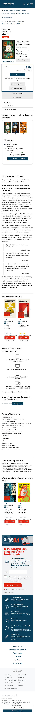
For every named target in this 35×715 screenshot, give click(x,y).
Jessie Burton (25, 41)
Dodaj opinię (18, 404)
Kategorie (5, 10)
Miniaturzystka (12, 144)
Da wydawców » (15, 611)
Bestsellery (25, 13)
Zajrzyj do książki (7, 61)
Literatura (4, 443)
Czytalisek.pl (10, 685)
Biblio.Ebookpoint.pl (12, 688)
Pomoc (24, 392)
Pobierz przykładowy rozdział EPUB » (12, 432)
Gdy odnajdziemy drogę (15, 148)
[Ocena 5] (24, 48)
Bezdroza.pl (22, 680)
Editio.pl (21, 677)
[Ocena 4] (22, 48)
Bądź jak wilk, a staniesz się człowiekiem (22, 510)
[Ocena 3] (20, 48)
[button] (30, 310)
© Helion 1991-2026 (7, 698)
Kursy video (5, 13)
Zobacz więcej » (9, 592)
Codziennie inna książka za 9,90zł (11, 24)
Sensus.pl (9, 677)
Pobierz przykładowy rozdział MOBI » (12, 433)
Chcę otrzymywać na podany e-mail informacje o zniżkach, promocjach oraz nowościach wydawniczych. (19, 579)
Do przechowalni (17, 97)
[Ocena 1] (17, 48)
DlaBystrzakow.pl (11, 680)
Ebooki (11, 10)
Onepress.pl (22, 675)
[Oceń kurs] (7, 403)
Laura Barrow (10, 150)
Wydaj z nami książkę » (17, 604)
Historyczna (17, 449)
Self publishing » (15, 634)
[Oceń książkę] (24, 48)
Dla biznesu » (14, 618)
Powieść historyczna (14, 447)
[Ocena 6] (26, 48)
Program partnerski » (17, 597)
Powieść (10, 449)
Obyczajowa (11, 445)
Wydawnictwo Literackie (23, 44)
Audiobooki (17, 10)
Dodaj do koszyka (17, 75)
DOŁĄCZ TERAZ (12, 585)
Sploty (21, 685)
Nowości (18, 13)
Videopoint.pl (10, 683)
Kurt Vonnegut (7, 328)
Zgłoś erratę (5, 435)
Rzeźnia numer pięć (24, 325)
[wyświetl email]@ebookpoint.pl (22, 702)
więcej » (17, 581)
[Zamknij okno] (31, 707)
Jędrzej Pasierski (8, 513)
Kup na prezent (18, 84)
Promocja (5, 37)
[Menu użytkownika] (27, 4)
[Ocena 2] (18, 48)
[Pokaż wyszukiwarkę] (24, 4)
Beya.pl (21, 683)
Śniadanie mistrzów (7, 326)
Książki (24, 10)
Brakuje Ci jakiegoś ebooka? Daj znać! (20, 626)
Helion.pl (9, 675)
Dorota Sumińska (22, 513)
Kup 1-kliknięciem (18, 88)
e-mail (6, 572)
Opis (7, 102)
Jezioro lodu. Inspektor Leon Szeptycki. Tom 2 (9, 510)
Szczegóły (9, 106)
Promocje (12, 13)
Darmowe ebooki (7, 17)
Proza (10, 443)
